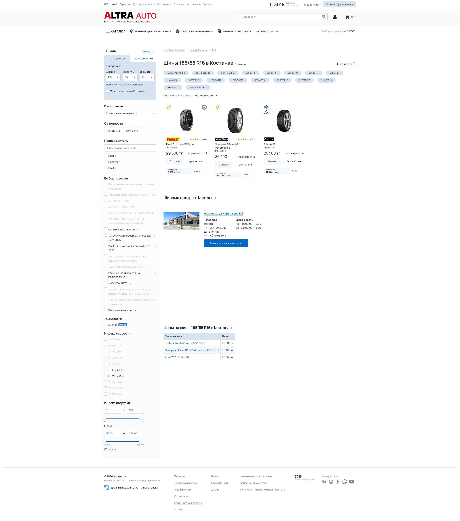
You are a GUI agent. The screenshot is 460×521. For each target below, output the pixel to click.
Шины (214, 476)
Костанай (112, 4)
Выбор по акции (116, 178)
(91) (204, 139)
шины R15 (251, 72)
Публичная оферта (114, 480)
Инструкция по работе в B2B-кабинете (262, 489)
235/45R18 (260, 80)
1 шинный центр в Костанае (152, 31)
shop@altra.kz (330, 476)
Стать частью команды (187, 4)
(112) (253, 139)
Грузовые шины (220, 483)
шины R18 (272, 72)
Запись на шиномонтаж (196, 31)
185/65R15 (193, 80)
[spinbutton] (112, 410)
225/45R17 (304, 80)
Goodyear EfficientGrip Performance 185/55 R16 (192, 350)
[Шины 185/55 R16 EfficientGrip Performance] (235, 120)
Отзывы (207, 4)
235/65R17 (282, 80)
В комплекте (113, 106)
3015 (279, 4)
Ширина (111, 71)
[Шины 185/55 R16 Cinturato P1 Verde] (186, 120)
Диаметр (145, 71)
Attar (111, 155)
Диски (215, 489)
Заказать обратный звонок (339, 4)
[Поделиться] (345, 63)
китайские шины (198, 87)
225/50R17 (215, 80)
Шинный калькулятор (236, 31)
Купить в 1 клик (196, 161)
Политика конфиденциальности (144, 480)
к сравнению (196, 153)
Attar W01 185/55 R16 (177, 357)
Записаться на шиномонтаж (226, 243)
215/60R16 (326, 80)
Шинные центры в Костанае (255, 476)
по (206, 95)
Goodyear (113, 161)
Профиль (128, 71)
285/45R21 (172, 87)
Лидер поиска (149, 487)
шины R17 (313, 72)
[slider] (104, 418)
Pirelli (111, 168)
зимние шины (203, 72)
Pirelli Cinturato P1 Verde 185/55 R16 (185, 343)
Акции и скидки (267, 31)
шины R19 (293, 72)
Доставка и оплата (144, 4)
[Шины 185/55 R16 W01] (284, 120)
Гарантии (125, 4)
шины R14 (172, 80)
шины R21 (334, 72)
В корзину (175, 161)
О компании (164, 4)
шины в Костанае (176, 72)
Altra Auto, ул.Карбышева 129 (223, 213)
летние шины (227, 72)
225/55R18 (238, 80)
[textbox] (283, 16)
